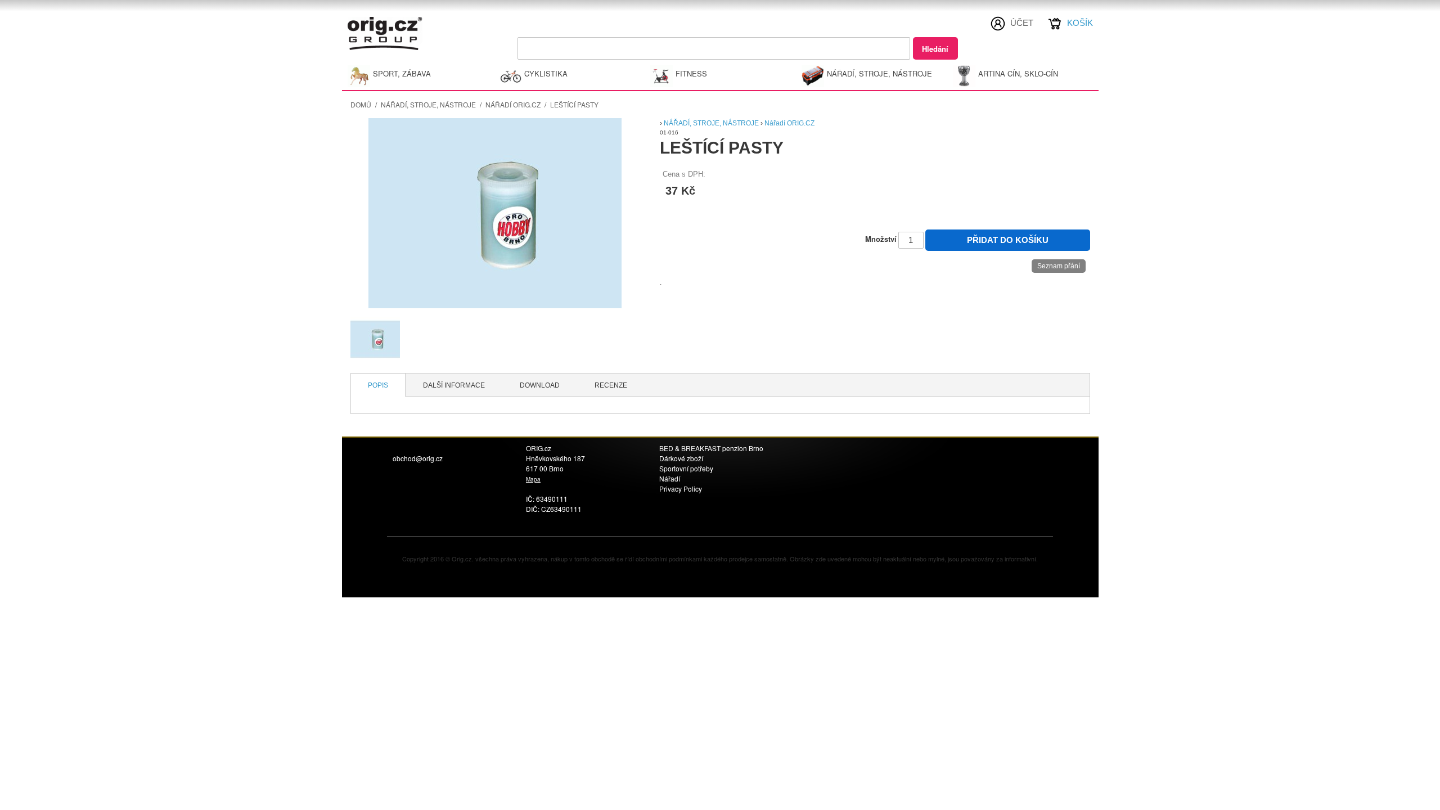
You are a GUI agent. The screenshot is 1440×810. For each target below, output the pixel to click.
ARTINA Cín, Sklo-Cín (1018, 73)
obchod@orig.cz (418, 458)
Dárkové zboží (681, 458)
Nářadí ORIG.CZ (513, 104)
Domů (360, 104)
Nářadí (669, 478)
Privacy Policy (680, 488)
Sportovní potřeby (686, 468)
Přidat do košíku (1007, 240)
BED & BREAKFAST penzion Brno (711, 448)
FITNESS (691, 73)
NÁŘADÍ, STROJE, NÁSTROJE (879, 73)
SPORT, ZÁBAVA (402, 73)
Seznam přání (1058, 266)
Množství (881, 238)
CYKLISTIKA (546, 73)
